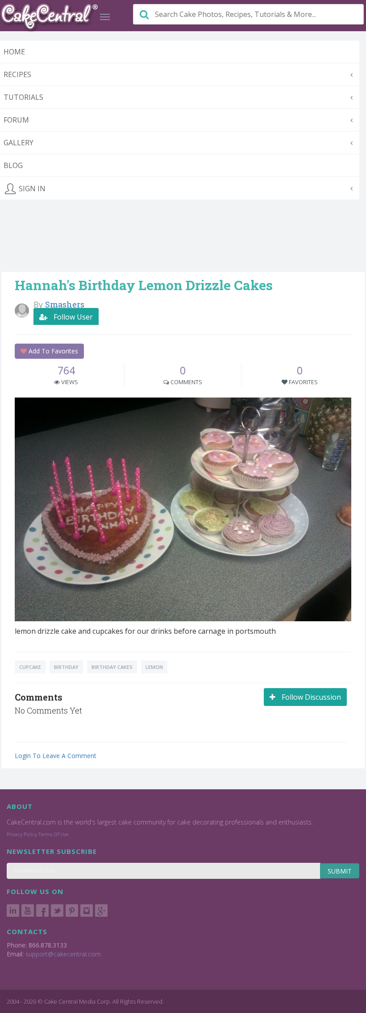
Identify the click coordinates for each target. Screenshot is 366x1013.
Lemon (154, 667)
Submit (340, 871)
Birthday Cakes (112, 667)
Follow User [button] (72, 317)
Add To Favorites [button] (52, 351)
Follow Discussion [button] (310, 697)
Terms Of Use (53, 834)
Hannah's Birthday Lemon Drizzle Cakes (144, 285)
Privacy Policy (22, 834)
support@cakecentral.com (63, 954)
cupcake (30, 667)
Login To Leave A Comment (55, 755)
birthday (66, 667)
